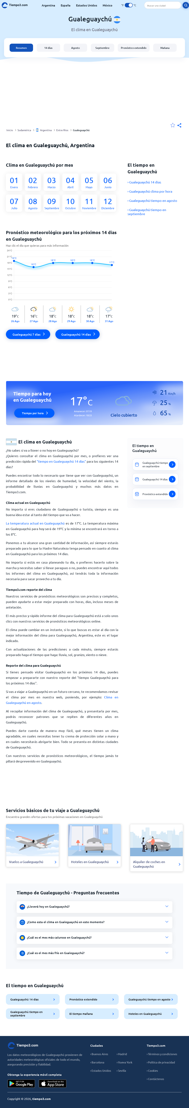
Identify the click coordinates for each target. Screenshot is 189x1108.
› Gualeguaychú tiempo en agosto (152, 200)
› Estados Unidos (100, 1070)
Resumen (21, 48)
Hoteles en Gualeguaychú (145, 1014)
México (107, 5)
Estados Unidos (86, 5)
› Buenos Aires (99, 1054)
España (66, 5)
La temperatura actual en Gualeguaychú (35, 523)
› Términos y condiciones (162, 1054)
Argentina (48, 5)
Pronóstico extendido (133, 48)
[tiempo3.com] (16, 5)
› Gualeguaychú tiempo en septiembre (147, 212)
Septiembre (102, 48)
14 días (48, 48)
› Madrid (122, 1054)
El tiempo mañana (81, 1014)
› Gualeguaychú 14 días (144, 182)
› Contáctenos (155, 1079)
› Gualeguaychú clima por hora (150, 191)
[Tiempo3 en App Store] (52, 1083)
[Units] (129, 5)
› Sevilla (121, 1070)
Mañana (164, 48)
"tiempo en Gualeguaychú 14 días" (61, 461)
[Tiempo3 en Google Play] (21, 1083)
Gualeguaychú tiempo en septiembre (26, 1013)
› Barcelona (97, 1062)
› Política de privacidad (161, 1062)
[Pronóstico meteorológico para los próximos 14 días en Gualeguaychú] (62, 277)
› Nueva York (124, 1062)
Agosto (75, 48)
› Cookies (152, 1070)
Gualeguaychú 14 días (24, 999)
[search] (186, 5)
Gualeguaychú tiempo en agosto (149, 999)
